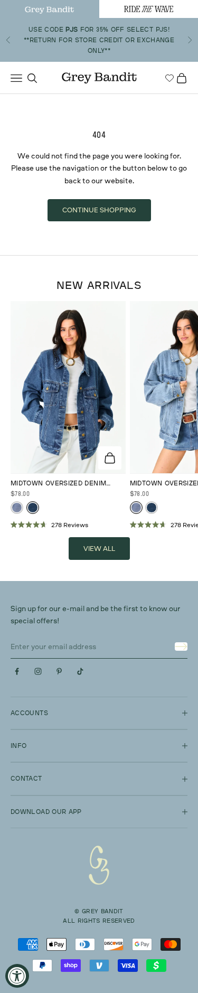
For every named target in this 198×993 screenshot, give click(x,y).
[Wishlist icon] (169, 78)
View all (99, 548)
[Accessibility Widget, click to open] (17, 976)
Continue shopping (99, 209)
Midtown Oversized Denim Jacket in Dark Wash (58, 484)
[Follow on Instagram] (38, 671)
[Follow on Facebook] (17, 671)
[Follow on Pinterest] (59, 671)
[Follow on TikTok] (80, 671)
